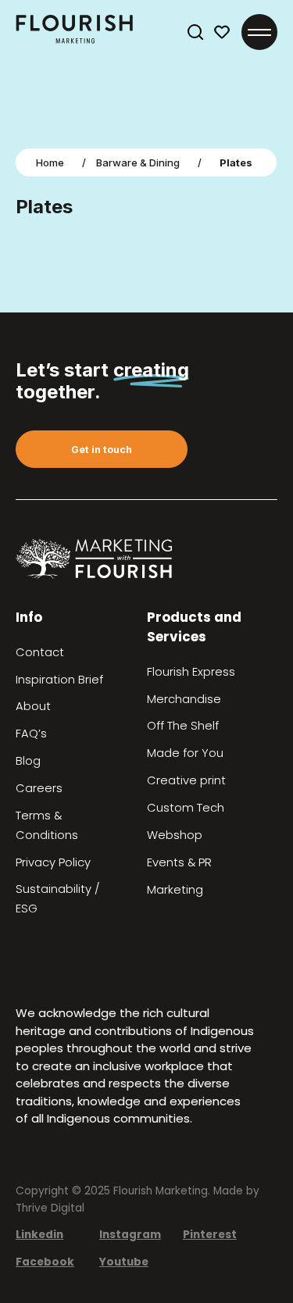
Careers (39, 788)
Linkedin (39, 1234)
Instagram (130, 1234)
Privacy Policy (53, 862)
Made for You (185, 753)
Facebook (45, 1262)
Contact (40, 652)
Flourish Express (191, 672)
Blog (28, 761)
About (33, 706)
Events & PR (179, 862)
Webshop (174, 835)
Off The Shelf (183, 726)
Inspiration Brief (59, 679)
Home (50, 162)
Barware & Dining (138, 162)
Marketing (175, 890)
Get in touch (101, 449)
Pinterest (210, 1234)
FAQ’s (31, 733)
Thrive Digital (50, 1208)
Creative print (186, 780)
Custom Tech (185, 808)
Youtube (123, 1262)
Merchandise (184, 699)
